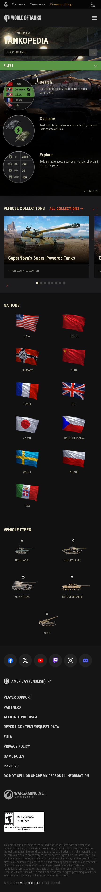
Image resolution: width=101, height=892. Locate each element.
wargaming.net (25, 794)
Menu (94, 18)
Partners (12, 707)
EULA (8, 737)
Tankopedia (22, 33)
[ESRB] (24, 821)
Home (7, 33)
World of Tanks (22, 18)
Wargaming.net (29, 882)
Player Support (18, 697)
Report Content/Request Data (31, 727)
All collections (64, 208)
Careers (11, 766)
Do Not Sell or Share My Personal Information (46, 776)
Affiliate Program (20, 717)
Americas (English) (28, 681)
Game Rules (14, 756)
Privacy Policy (17, 746)
